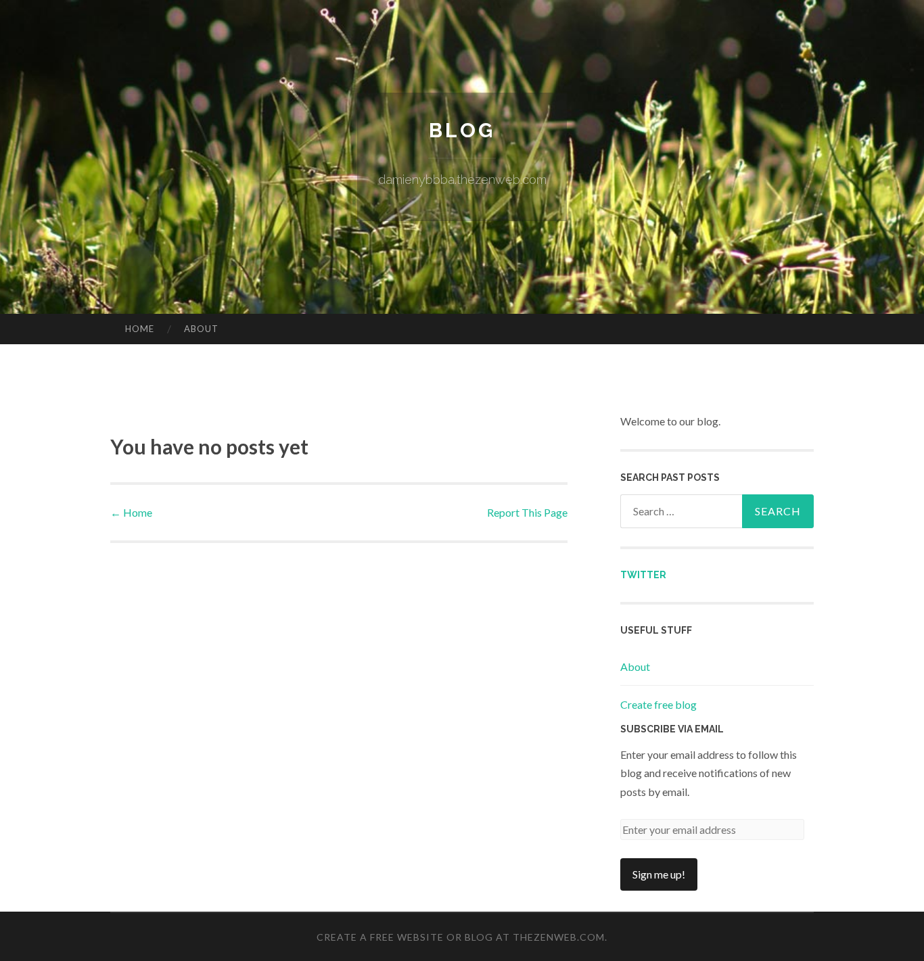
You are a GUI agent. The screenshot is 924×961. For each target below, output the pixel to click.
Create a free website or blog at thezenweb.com (461, 937)
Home (139, 328)
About (201, 328)
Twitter (643, 574)
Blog (462, 130)
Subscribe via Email (672, 729)
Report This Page (527, 512)
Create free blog (658, 704)
